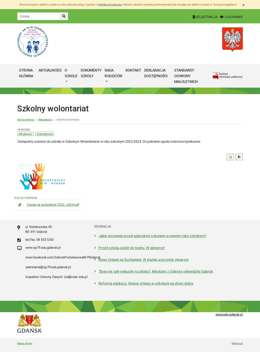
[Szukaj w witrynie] (64, 16)
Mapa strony (24, 343)
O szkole (71, 73)
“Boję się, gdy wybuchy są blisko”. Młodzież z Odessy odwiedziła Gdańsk (156, 271)
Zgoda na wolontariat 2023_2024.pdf (53, 205)
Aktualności (50, 70)
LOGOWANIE (233, 17)
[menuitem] (71, 76)
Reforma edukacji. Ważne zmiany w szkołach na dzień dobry (146, 283)
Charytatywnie (45, 133)
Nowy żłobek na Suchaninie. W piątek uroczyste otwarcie (143, 260)
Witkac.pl (237, 343)
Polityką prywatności (110, 4)
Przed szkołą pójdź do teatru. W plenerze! (132, 248)
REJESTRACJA (206, 17)
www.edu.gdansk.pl (229, 314)
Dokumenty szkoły (91, 73)
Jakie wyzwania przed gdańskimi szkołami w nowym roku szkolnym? (152, 236)
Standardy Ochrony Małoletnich (186, 76)
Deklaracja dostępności (155, 73)
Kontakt (133, 70)
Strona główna (26, 73)
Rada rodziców (113, 73)
